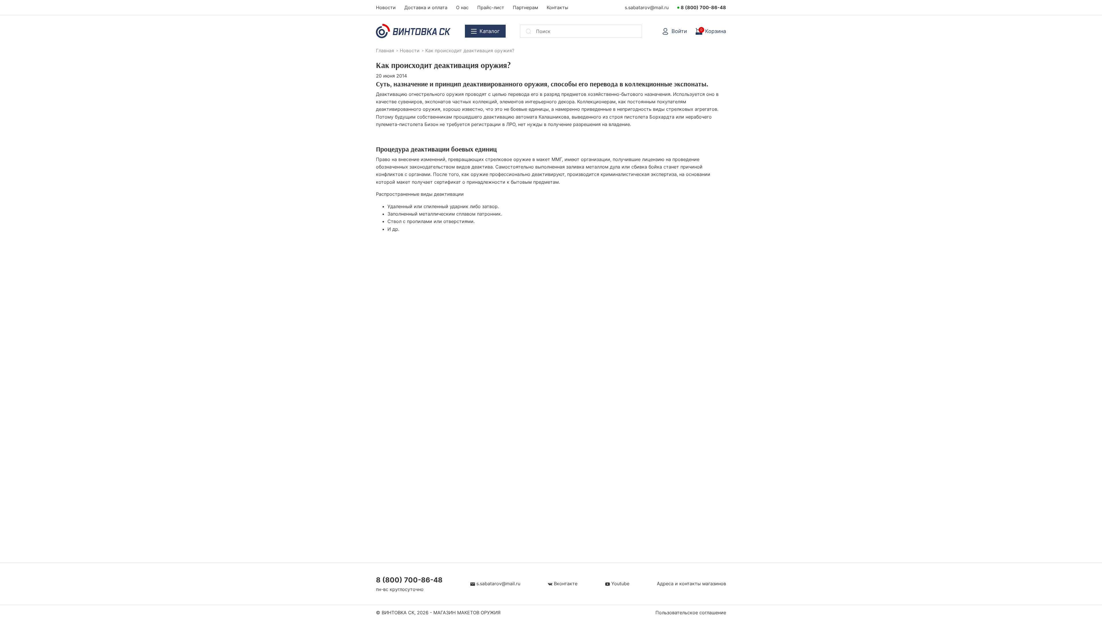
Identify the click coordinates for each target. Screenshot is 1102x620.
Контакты (557, 7)
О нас (462, 7)
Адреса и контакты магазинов (691, 583)
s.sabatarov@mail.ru (647, 7)
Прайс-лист (490, 7)
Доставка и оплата (425, 7)
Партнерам (525, 7)
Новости (386, 7)
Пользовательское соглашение (690, 612)
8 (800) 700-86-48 (703, 7)
